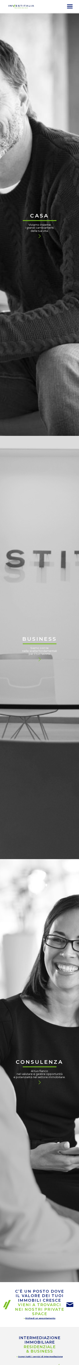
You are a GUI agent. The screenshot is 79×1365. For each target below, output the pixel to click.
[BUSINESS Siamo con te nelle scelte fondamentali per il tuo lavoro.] (39, 508)
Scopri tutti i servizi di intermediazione (40, 1356)
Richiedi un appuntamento (40, 1318)
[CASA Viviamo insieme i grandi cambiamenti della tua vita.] (39, 85)
